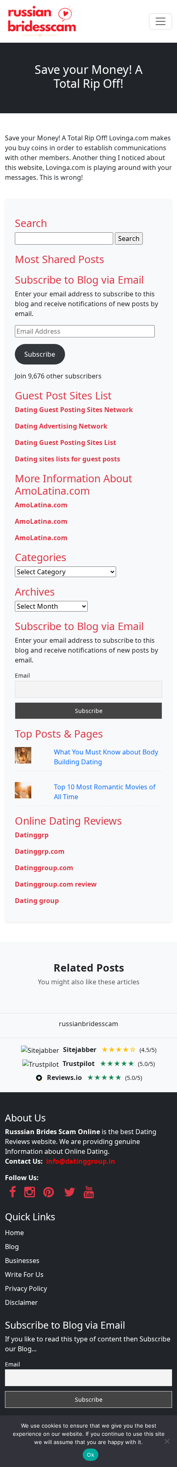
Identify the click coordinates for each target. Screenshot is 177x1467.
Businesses (22, 1260)
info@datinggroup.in (80, 1161)
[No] (167, 1441)
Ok (90, 1454)
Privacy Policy (26, 1288)
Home (14, 1232)
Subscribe (39, 354)
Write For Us (24, 1274)
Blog (12, 1246)
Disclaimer (21, 1302)
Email (22, 675)
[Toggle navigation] (160, 21)
